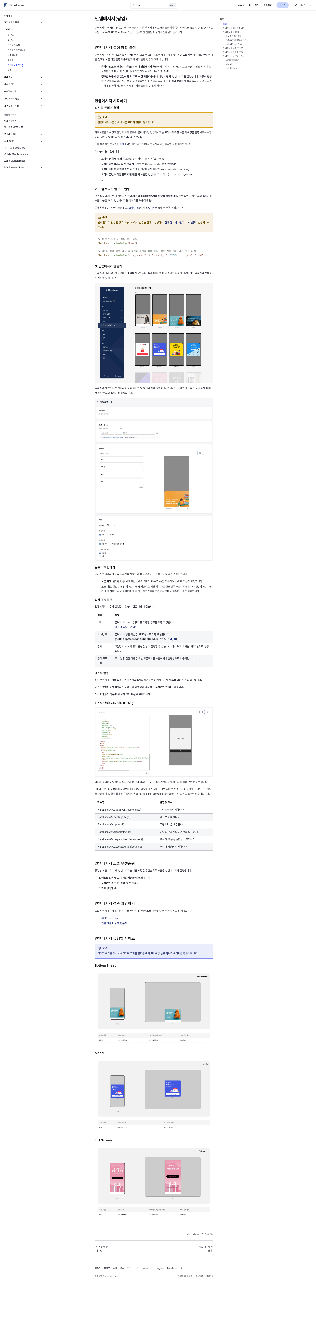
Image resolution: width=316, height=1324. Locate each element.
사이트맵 (209, 1276)
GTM (151, 207)
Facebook (172, 1268)
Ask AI (241, 5)
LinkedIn (146, 1268)
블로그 (98, 1268)
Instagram (159, 1268)
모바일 (132, 207)
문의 (129, 1268)
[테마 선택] (295, 5)
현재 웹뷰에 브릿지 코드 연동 (180, 222)
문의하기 (268, 5)
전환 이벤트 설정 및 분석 (114, 923)
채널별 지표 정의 (110, 918)
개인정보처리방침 (185, 1276)
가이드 (107, 1268)
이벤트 (123, 144)
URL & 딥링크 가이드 (126, 627)
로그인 (283, 5)
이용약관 (199, 1276)
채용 (136, 1268)
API (256, 5)
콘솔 (122, 1268)
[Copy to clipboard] (209, 238)
